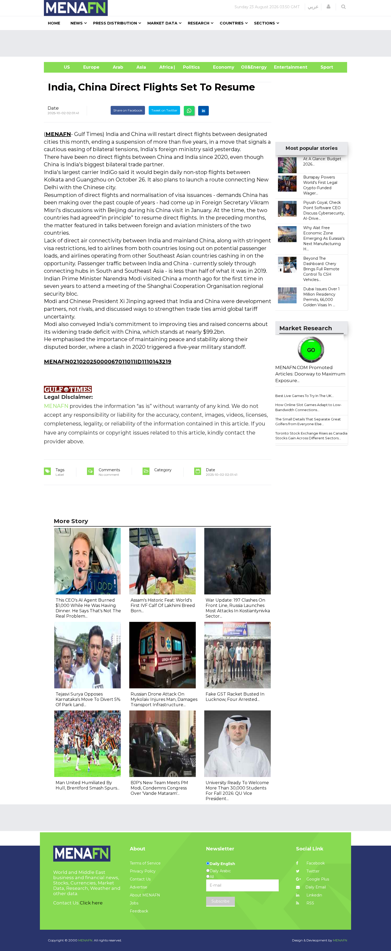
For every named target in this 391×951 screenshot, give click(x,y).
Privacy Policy (143, 871)
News (76, 23)
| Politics (190, 67)
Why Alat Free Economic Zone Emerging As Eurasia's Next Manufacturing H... (323, 238)
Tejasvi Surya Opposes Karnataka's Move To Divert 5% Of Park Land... (88, 699)
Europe (91, 67)
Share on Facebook (127, 110)
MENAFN (58, 134)
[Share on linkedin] (203, 110)
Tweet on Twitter (164, 110)
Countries (232, 23)
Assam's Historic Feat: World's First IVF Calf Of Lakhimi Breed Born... (163, 605)
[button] (328, 7)
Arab (118, 67)
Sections (264, 23)
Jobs (134, 903)
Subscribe (220, 901)
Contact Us (140, 879)
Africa (165, 67)
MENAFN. (85, 940)
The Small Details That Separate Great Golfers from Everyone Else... (308, 421)
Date (53, 108)
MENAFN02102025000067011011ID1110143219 (107, 361)
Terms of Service (145, 863)
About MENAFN (145, 895)
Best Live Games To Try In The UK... (304, 396)
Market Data (162, 23)
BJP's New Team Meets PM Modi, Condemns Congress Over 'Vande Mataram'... (159, 788)
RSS (309, 903)
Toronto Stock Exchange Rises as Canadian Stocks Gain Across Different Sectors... (312, 435)
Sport (323, 67)
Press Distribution (115, 23)
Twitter (312, 871)
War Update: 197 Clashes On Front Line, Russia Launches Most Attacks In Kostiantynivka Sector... (238, 608)
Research (198, 23)
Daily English (222, 863)
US (60, 67)
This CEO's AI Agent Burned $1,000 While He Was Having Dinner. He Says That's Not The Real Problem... (88, 608)
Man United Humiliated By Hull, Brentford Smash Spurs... (87, 785)
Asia (141, 67)
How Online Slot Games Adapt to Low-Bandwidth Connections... (308, 407)
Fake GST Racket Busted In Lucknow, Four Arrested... (235, 697)
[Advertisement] (197, 43)
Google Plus (317, 879)
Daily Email (315, 887)
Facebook (315, 863)
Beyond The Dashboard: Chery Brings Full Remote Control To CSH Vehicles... (321, 269)
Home (54, 23)
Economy (223, 67)
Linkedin (313, 895)
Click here (91, 902)
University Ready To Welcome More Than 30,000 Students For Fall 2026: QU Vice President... (237, 790)
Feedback (139, 911)
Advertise (138, 887)
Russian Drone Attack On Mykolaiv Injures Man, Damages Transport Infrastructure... (164, 699)
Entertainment (282, 67)
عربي (313, 7)
